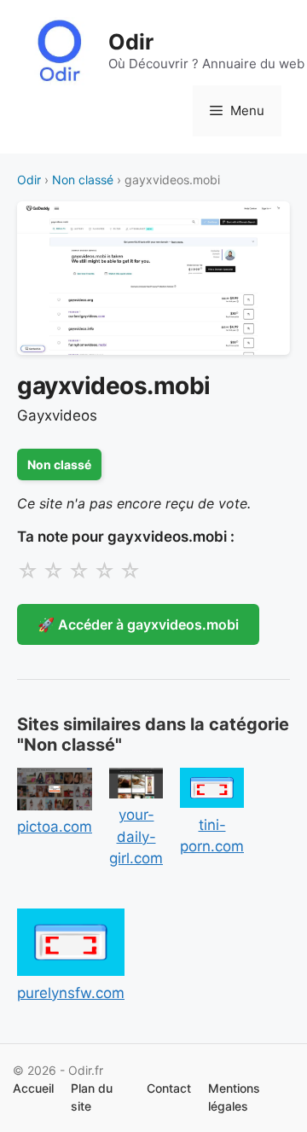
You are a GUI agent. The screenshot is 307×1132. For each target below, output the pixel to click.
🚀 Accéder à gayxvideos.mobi (138, 624)
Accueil (33, 1088)
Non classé (82, 179)
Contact (169, 1088)
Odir (131, 42)
